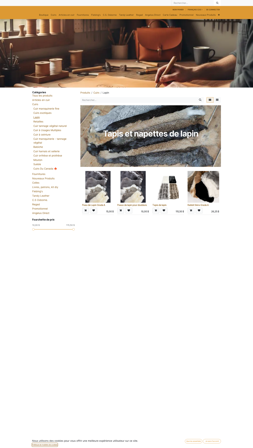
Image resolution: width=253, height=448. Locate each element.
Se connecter (213, 10)
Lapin (36, 117)
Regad (36, 204)
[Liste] (217, 100)
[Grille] (210, 100)
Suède (37, 164)
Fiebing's (37, 191)
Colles (35, 182)
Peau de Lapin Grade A (93, 205)
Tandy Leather (40, 195)
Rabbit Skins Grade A (198, 205)
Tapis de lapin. (159, 205)
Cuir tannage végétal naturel (50, 126)
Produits (85, 92)
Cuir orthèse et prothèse (47, 155)
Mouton (37, 160)
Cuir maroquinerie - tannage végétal (49, 140)
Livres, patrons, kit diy (45, 187)
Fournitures (38, 174)
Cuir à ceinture (42, 134)
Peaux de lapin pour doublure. (132, 205)
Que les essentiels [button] (193, 441)
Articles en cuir (41, 100)
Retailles (38, 121)
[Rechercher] (217, 3)
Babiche (38, 146)
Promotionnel (40, 208)
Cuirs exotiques (42, 112)
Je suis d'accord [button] (212, 441)
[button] (85, 211)
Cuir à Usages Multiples (47, 130)
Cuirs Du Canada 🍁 (45, 168)
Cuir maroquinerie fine (46, 108)
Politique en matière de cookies (44, 445)
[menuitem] (44, 15)
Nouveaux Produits (43, 178)
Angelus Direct (40, 213)
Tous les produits (42, 95)
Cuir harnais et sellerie (46, 151)
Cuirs (35, 104)
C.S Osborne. (40, 200)
